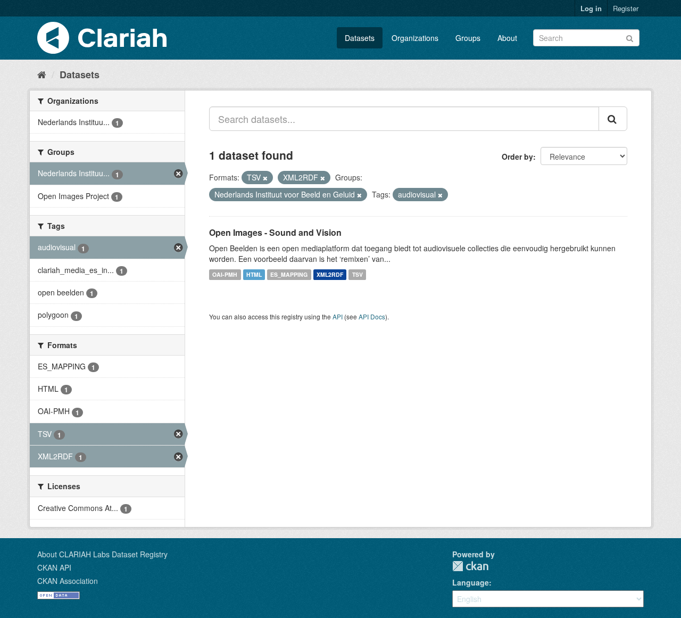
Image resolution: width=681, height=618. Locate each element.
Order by (517, 156)
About (507, 37)
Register (625, 8)
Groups (467, 37)
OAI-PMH (224, 274)
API (338, 316)
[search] (613, 118)
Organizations (415, 37)
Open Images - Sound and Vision (275, 232)
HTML (254, 274)
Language (470, 582)
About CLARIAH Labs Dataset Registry (102, 554)
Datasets (360, 37)
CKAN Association (67, 580)
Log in (591, 8)
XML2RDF (330, 274)
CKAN (470, 566)
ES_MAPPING (289, 274)
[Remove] (265, 178)
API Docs (372, 316)
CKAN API (54, 567)
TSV (357, 274)
